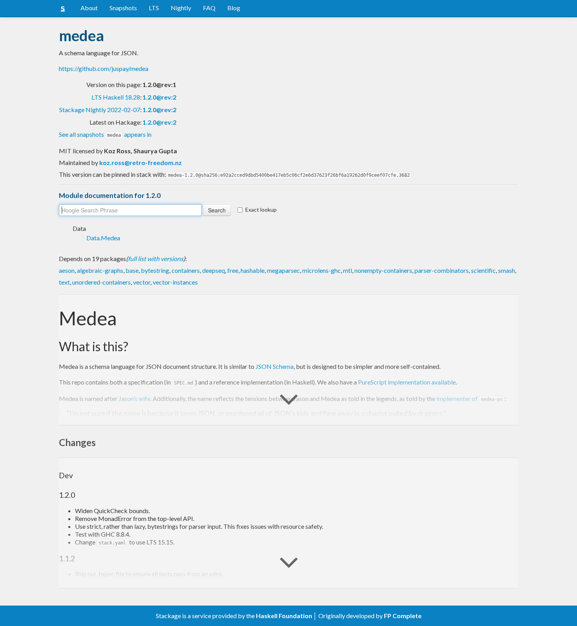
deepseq (213, 270)
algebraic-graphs (100, 270)
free (232, 270)
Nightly (181, 7)
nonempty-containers (383, 270)
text (64, 282)
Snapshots (123, 7)
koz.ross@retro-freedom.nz (140, 162)
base (132, 270)
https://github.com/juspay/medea (103, 68)
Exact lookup (261, 209)
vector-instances (175, 282)
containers (186, 270)
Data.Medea (103, 237)
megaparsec (283, 270)
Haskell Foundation (284, 615)
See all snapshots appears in (105, 134)
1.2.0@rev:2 (159, 97)
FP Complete (403, 615)
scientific (483, 270)
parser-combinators (441, 270)
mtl (347, 270)
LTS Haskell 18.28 (115, 97)
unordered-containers (101, 282)
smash (506, 270)
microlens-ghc (321, 270)
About (89, 7)
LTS (154, 7)
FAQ (209, 7)
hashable (253, 270)
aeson (67, 270)
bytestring (155, 270)
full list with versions (155, 258)
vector (141, 282)
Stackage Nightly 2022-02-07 (99, 109)
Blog (233, 7)
